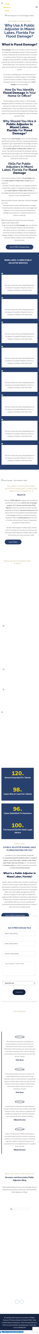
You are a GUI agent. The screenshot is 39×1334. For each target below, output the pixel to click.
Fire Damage (19, 673)
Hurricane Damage (19, 739)
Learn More (13, 542)
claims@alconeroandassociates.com (20, 1277)
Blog (19, 1254)
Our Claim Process (19, 1247)
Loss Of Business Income (18, 586)
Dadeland (20, 1285)
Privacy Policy (20, 1262)
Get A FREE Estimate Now (19, 247)
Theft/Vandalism (18, 716)
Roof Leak (19, 653)
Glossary (19, 1258)
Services (19, 1244)
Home (19, 1236)
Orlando (20, 1297)
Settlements (19, 1265)
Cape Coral (20, 1293)
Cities (19, 1251)
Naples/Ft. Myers (21, 1289)
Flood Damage (19, 629)
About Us (19, 1240)
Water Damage (19, 693)
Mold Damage (19, 608)
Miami (20, 1281)
